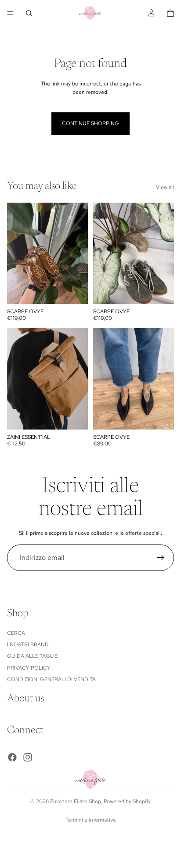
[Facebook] (12, 757)
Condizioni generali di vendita (51, 679)
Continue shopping (90, 123)
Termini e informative (90, 819)
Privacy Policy (29, 667)
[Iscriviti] (161, 557)
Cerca (16, 633)
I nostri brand (28, 644)
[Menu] (10, 13)
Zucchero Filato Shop (75, 801)
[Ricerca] (29, 13)
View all (165, 187)
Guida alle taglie (32, 656)
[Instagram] (27, 757)
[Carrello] (170, 13)
